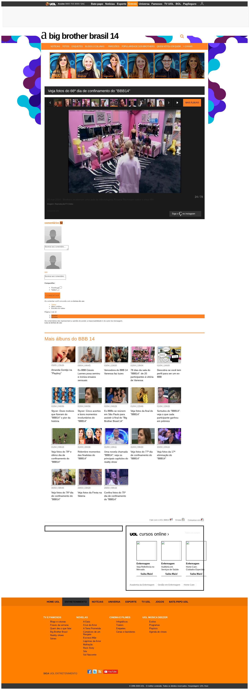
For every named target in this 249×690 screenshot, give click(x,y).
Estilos (152, 621)
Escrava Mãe (89, 637)
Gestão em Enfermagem (169, 585)
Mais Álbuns (192, 102)
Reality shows (57, 635)
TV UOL (169, 3)
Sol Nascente (89, 654)
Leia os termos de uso (53, 323)
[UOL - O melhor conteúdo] (50, 5)
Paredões (113, 46)
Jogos (159, 601)
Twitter (53, 290)
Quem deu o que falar (60, 628)
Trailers (119, 625)
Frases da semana (59, 625)
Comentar (52, 295)
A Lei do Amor (90, 625)
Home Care (189, 585)
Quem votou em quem (169, 46)
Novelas (82, 617)
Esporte (121, 3)
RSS (100, 672)
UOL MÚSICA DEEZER (155, 617)
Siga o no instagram (184, 214)
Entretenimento (76, 601)
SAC (83, 4)
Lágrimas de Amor (92, 641)
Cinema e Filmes (119, 617)
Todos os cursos (192, 533)
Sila (85, 651)
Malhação (88, 644)
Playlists (153, 628)
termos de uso (78, 301)
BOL (178, 3)
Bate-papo (97, 3)
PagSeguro (189, 3)
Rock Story (88, 648)
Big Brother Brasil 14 (83, 36)
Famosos (156, 3)
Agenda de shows (158, 632)
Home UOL (53, 601)
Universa (144, 3)
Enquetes (77, 46)
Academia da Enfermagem (142, 585)
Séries (53, 638)
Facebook (55, 288)
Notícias (110, 3)
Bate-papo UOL (178, 601)
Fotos (65, 46)
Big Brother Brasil (58, 632)
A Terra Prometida (92, 628)
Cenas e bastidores (125, 632)
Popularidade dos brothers (138, 46)
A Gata (86, 621)
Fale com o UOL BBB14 (159, 520)
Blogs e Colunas (94, 46)
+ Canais (187, 46)
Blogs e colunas (58, 621)
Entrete (132, 3)
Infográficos (122, 621)
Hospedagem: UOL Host (198, 686)
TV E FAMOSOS (52, 617)
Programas (154, 625)
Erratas (178, 520)
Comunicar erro (194, 520)
